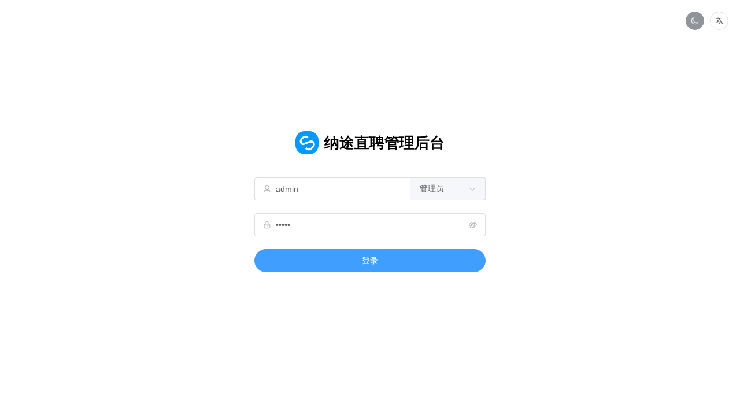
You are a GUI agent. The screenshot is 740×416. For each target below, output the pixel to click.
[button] (719, 21)
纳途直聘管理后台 (384, 143)
